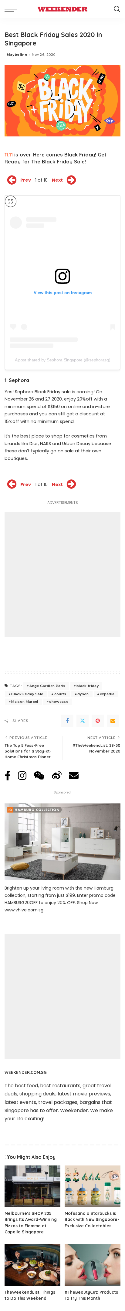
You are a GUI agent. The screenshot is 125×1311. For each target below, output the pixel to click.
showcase (58, 701)
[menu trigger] (12, 9)
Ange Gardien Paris (47, 686)
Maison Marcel (24, 701)
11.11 (9, 154)
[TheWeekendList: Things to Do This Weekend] (32, 1265)
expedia (107, 694)
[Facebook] (67, 721)
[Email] (113, 721)
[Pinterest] (98, 721)
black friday (87, 686)
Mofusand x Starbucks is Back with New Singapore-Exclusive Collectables (92, 1219)
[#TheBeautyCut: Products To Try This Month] (92, 1265)
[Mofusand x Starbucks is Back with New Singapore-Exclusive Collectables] (92, 1186)
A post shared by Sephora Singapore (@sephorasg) (62, 359)
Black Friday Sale (27, 694)
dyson (83, 694)
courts (60, 694)
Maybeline (17, 54)
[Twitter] (82, 721)
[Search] (116, 9)
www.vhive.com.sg (24, 910)
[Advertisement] (62, 574)
